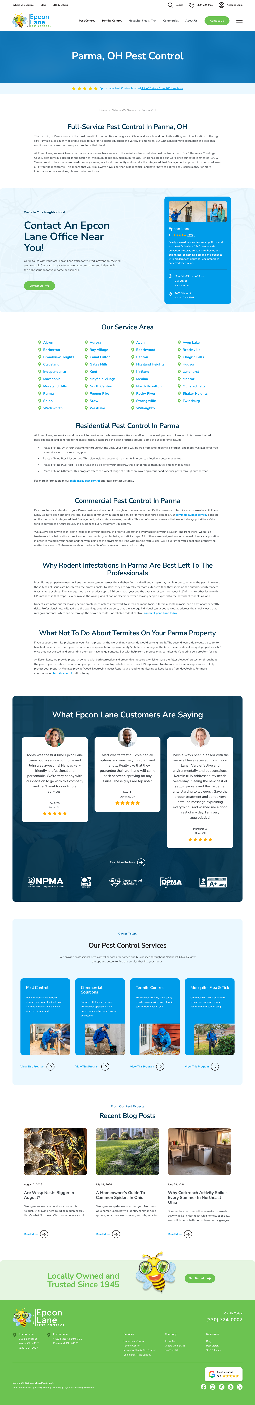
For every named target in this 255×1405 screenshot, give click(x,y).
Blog (42, 5)
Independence (54, 371)
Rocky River (145, 393)
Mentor (188, 379)
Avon (140, 342)
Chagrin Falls (193, 357)
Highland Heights (150, 364)
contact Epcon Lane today (160, 613)
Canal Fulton (100, 357)
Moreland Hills (55, 386)
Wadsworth (53, 408)
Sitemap (57, 1387)
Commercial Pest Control (137, 1354)
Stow (94, 400)
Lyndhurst (191, 371)
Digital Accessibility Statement (79, 1387)
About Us (170, 1341)
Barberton (51, 349)
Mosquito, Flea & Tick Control (140, 1350)
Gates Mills (99, 364)
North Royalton (149, 386)
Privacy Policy (42, 1387)
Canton (142, 357)
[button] (224, 1374)
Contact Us (217, 21)
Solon (48, 400)
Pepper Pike (99, 393)
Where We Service (22, 5)
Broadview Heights (58, 357)
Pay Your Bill (171, 1350)
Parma (48, 393)
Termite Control (132, 1345)
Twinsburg (191, 400)
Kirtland (142, 371)
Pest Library (212, 1345)
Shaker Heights (195, 393)
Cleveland (51, 364)
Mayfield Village (103, 379)
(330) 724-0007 (224, 1319)
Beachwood (145, 349)
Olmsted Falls (194, 386)
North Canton (101, 386)
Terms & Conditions (22, 1387)
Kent (93, 371)
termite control (62, 673)
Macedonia (52, 379)
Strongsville (146, 400)
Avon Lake (191, 342)
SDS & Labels (60, 5)
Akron (48, 342)
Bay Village (99, 349)
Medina (142, 379)
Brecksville (191, 349)
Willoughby (145, 408)
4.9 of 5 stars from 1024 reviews (162, 88)
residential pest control (85, 481)
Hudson (189, 364)
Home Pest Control (134, 1341)
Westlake (97, 408)
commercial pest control (191, 515)
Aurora (95, 342)
